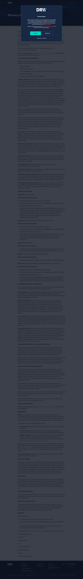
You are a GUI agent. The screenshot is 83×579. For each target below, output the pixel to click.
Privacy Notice (48, 24)
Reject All (47, 33)
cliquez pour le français (41, 38)
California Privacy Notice (48, 26)
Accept (35, 33)
